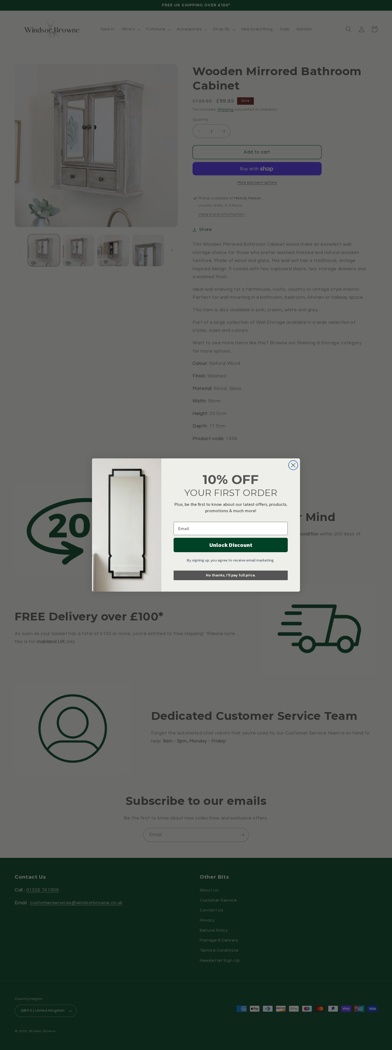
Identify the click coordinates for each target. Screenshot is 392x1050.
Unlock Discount (230, 545)
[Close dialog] (293, 465)
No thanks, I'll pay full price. (230, 575)
